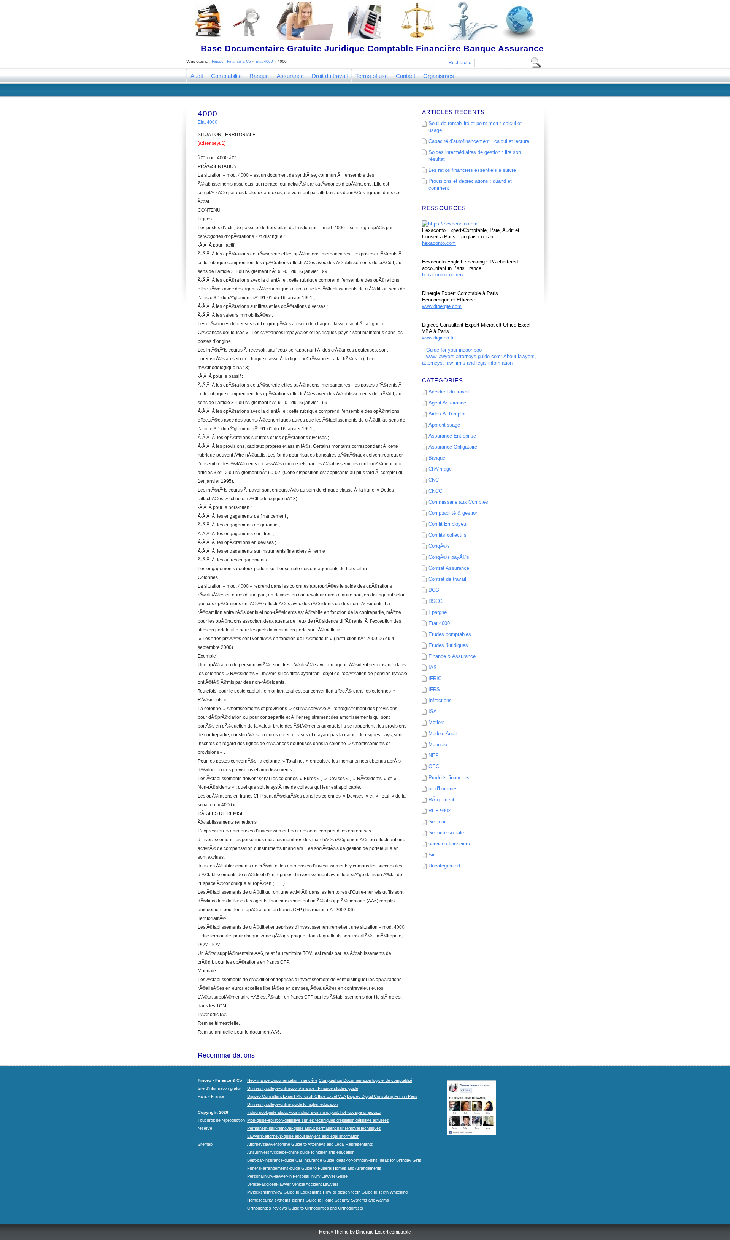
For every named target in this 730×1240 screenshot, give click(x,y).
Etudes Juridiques (448, 645)
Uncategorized (444, 866)
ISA (432, 711)
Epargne (437, 612)
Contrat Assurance (448, 568)
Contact (405, 76)
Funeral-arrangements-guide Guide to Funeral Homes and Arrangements (314, 1168)
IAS (432, 667)
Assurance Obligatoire (452, 447)
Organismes (438, 76)
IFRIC (434, 678)
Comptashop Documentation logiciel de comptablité (365, 1080)
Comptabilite (226, 76)
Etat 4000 (264, 61)
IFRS (434, 689)
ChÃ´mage (440, 469)
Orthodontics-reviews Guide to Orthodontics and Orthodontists (305, 1208)
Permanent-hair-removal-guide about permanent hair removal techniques (314, 1128)
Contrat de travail (447, 579)
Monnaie (437, 744)
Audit (196, 76)
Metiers (436, 722)
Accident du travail (449, 392)
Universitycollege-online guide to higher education (292, 1104)
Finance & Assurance (452, 656)
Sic (432, 855)
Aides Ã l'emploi (446, 414)
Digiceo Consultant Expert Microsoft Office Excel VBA (296, 1096)
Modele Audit (442, 733)
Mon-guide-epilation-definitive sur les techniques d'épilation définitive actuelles (318, 1120)
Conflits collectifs (447, 535)
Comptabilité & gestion (453, 513)
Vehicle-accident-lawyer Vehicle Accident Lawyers (293, 1184)
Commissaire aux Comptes (458, 502)
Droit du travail (330, 76)
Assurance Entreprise (452, 436)
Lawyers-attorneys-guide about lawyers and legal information (303, 1136)
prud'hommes (443, 788)
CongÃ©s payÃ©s (448, 557)
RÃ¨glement (441, 799)
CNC (433, 480)
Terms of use (371, 76)
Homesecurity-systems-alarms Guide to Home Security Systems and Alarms (318, 1200)
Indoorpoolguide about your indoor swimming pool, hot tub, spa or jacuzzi (314, 1112)
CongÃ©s (439, 546)
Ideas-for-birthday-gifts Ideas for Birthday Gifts (378, 1160)
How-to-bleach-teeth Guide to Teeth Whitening (365, 1192)
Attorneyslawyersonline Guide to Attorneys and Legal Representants (310, 1144)
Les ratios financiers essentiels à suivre (472, 170)
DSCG (435, 601)
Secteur (437, 822)
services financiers (449, 844)
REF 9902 (439, 810)
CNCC (435, 491)
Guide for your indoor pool (454, 350)
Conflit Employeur (448, 524)
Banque (259, 76)
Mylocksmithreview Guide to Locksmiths (284, 1192)
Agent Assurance (447, 403)
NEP (433, 755)
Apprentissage (444, 425)
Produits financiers (449, 777)
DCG (433, 590)
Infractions (440, 700)
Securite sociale (446, 833)
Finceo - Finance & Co (231, 61)
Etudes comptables (449, 634)
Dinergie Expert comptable (383, 1232)
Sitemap (205, 1144)
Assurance (290, 76)
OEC (433, 766)
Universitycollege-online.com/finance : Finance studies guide (302, 1088)
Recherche (460, 62)
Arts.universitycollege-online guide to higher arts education (300, 1152)
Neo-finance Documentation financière (282, 1080)
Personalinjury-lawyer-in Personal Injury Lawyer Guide (297, 1176)
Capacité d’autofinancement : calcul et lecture (478, 141)
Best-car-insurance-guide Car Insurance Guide (290, 1160)
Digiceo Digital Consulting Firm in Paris (382, 1096)
